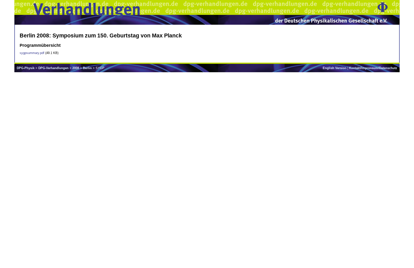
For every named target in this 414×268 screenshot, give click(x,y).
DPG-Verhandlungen (53, 68)
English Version (334, 68)
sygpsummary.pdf (32, 53)
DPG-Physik (25, 68)
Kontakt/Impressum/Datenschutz (373, 68)
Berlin (87, 68)
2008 (75, 68)
